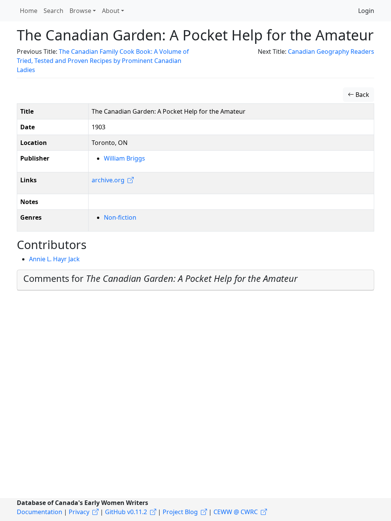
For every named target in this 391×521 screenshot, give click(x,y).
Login (366, 10)
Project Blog (180, 512)
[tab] (195, 280)
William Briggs (124, 158)
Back (361, 94)
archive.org (108, 180)
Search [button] (53, 10)
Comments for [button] (160, 278)
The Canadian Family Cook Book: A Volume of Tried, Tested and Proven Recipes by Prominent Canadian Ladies (103, 60)
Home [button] (28, 10)
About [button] (111, 10)
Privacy (79, 512)
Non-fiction (120, 217)
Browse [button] (80, 10)
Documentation (39, 512)
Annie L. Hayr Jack (54, 259)
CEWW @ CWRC (235, 512)
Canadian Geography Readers (331, 51)
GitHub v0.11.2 (126, 512)
